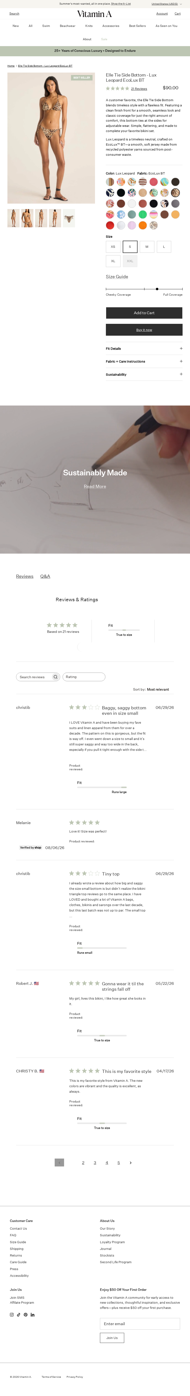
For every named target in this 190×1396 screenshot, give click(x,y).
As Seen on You (166, 26)
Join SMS (17, 1298)
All (30, 26)
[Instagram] (12, 1315)
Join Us (112, 1338)
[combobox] (84, 677)
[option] (51, 138)
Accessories (110, 26)
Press (14, 1269)
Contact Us (18, 1228)
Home (11, 66)
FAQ (13, 1235)
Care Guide (18, 1262)
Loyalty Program (112, 1242)
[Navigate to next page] (130, 1162)
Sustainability (116, 374)
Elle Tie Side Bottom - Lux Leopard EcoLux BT (45, 66)
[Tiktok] (19, 1315)
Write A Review (95, 647)
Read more (79, 755)
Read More (95, 486)
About (87, 39)
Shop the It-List (121, 4)
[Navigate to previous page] (59, 1162)
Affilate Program (22, 1302)
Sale (104, 39)
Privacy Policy (75, 1377)
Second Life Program (116, 1262)
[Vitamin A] (95, 13)
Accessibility (19, 1276)
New (16, 26)
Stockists (107, 1255)
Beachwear (67, 26)
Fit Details (113, 349)
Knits (89, 26)
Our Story (107, 1228)
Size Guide (117, 276)
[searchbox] (33, 677)
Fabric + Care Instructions (125, 361)
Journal (105, 1249)
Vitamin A (25, 1377)
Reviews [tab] (24, 576)
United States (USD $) (165, 4)
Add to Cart (144, 312)
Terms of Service (51, 1377)
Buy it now (144, 330)
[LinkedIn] (32, 1315)
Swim (46, 26)
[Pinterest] (25, 1315)
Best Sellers (137, 26)
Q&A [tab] (45, 576)
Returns (16, 1255)
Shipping (17, 1249)
